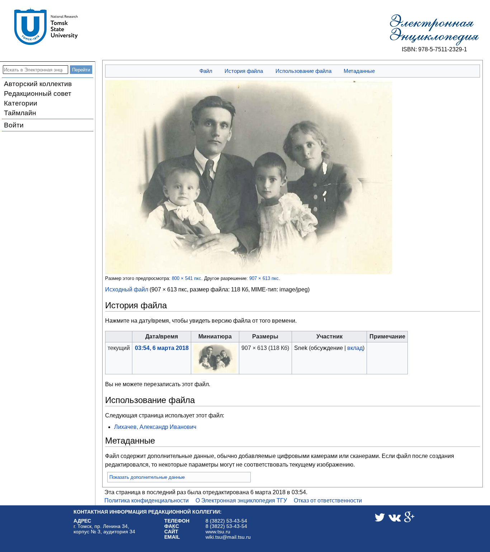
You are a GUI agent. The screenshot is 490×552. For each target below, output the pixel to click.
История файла (244, 71)
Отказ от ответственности (328, 500)
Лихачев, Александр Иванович (155, 427)
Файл (205, 71)
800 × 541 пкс (186, 278)
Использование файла (303, 71)
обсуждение (327, 348)
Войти (14, 125)
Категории (20, 103)
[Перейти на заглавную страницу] (434, 30)
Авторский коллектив (38, 84)
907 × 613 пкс (264, 278)
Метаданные (359, 71)
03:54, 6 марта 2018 (162, 348)
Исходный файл (126, 289)
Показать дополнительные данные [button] (147, 477)
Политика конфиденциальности (146, 500)
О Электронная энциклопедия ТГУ (241, 500)
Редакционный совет (37, 93)
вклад (355, 348)
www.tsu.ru (218, 531)
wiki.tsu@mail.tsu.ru (228, 537)
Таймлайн (20, 113)
